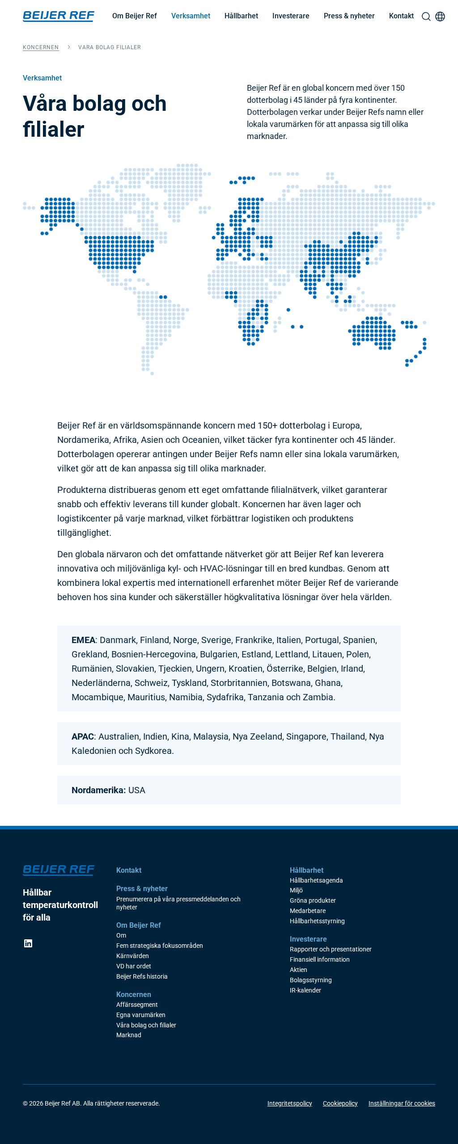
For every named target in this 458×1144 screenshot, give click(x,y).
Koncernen (41, 47)
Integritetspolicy (289, 1103)
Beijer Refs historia (142, 976)
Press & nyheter (349, 16)
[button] (134, 16)
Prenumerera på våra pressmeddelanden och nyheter (178, 904)
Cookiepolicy (340, 1103)
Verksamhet (190, 16)
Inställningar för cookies (402, 1103)
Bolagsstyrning (311, 980)
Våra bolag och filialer (146, 1025)
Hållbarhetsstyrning (317, 921)
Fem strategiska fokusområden (159, 946)
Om (121, 935)
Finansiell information (320, 959)
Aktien (298, 970)
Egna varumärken (140, 1015)
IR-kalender (305, 990)
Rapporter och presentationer (331, 949)
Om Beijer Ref (134, 16)
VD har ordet (133, 966)
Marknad (128, 1035)
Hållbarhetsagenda (316, 880)
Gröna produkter (313, 900)
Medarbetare (308, 911)
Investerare (291, 16)
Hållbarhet (241, 16)
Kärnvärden (132, 956)
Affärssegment (137, 1005)
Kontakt (401, 16)
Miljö (296, 890)
